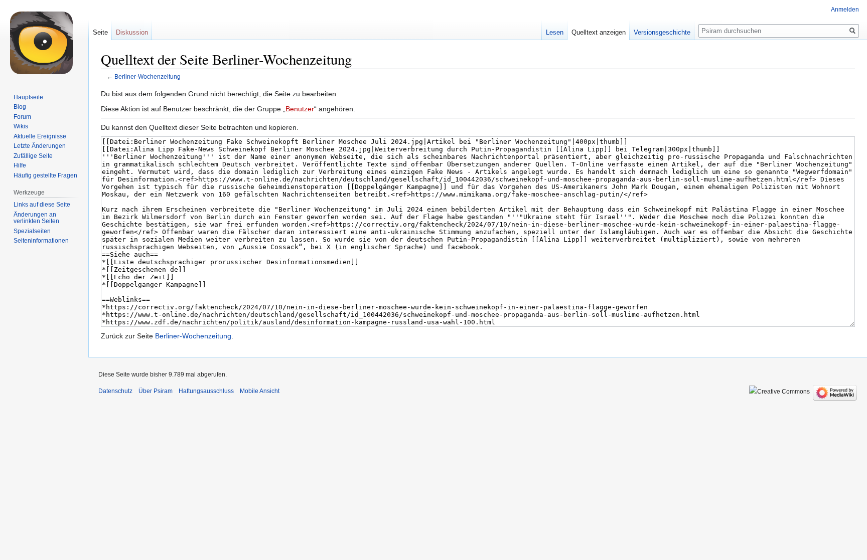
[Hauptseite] (44, 40)
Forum (22, 116)
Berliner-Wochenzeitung (147, 76)
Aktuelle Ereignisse (40, 136)
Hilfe (20, 165)
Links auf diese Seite (42, 204)
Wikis (21, 126)
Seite (100, 32)
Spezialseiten (32, 231)
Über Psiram (155, 391)
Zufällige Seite (33, 155)
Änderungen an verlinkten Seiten (36, 218)
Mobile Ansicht (259, 391)
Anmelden (845, 9)
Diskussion (132, 32)
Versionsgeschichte (662, 32)
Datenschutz (115, 391)
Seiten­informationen (41, 240)
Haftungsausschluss (206, 391)
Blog (20, 106)
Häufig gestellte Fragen (45, 175)
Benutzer (299, 109)
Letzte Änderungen (40, 145)
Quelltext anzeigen (598, 32)
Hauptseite (28, 97)
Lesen (554, 32)
